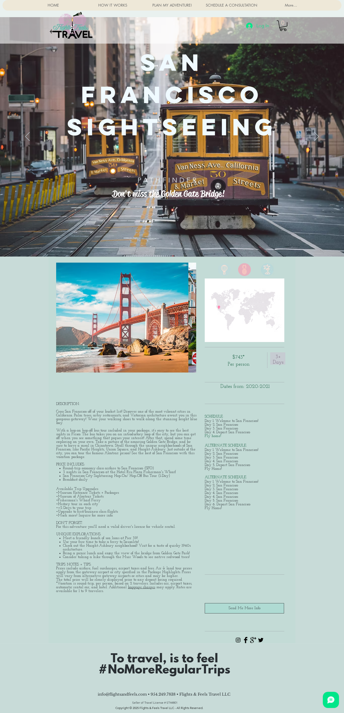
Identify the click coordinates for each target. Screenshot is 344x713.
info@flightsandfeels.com (122, 694)
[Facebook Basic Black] (246, 640)
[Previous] (27, 137)
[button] (283, 25)
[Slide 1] (172, 244)
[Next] (316, 137)
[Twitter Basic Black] (261, 640)
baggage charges (141, 587)
